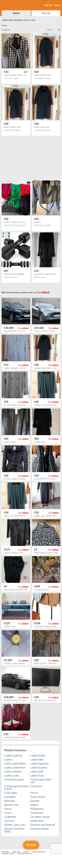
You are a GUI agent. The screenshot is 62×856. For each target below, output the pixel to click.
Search (16, 13)
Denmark (9, 800)
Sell (32, 845)
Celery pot (36, 786)
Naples (34, 804)
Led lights (10, 796)
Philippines (36, 808)
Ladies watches (13, 755)
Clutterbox (10, 816)
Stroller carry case (14, 824)
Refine (50, 29)
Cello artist (10, 792)
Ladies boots (37, 755)
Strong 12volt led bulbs (14, 830)
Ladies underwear (14, 767)
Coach (8, 812)
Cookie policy (8, 853)
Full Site (5, 852)
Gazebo (34, 800)
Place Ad (46, 13)
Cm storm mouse (40, 816)
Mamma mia (11, 804)
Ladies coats (11, 775)
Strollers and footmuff (42, 824)
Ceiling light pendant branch (16, 787)
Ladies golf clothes (15, 763)
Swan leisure (37, 796)
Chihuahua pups (14, 779)
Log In (57, 5)
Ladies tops (37, 775)
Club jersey (36, 812)
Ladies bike (37, 759)
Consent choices (24, 853)
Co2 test (9, 820)
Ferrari (34, 792)
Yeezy (7, 808)
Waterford (21, 225)
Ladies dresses (13, 771)
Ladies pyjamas (39, 763)
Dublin (16, 78)
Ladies (8, 759)
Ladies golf (36, 771)
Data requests (38, 852)
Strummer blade (39, 828)
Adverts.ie (15, 5)
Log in (26, 852)
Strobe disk (36, 820)
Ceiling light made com (40, 781)
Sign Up (48, 5)
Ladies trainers (38, 767)
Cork (43, 277)
